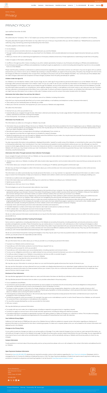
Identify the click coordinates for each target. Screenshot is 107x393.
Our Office (33, 5)
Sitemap (22, 387)
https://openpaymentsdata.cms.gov (62, 358)
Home (7, 12)
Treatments (40, 5)
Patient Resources (49, 5)
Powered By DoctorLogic (35, 387)
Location (92, 5)
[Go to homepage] (9, 5)
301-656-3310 (11, 377)
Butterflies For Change (61, 5)
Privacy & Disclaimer (13, 387)
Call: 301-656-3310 (82, 5)
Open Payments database (78, 354)
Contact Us (70, 5)
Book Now (98, 5)
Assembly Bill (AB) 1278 (19, 354)
